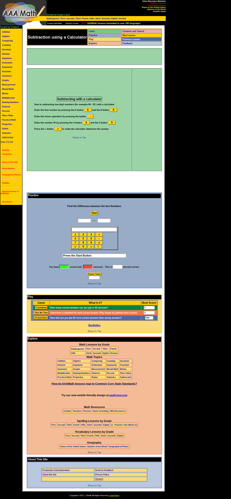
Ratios (5, 128)
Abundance (7, 202)
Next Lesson (128, 35)
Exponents (7, 67)
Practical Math (9, 120)
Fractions (6, 71)
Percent (6, 111)
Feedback (127, 43)
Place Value (7, 115)
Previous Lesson (131, 39)
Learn (92, 31)
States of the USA (10, 162)
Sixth (98, 18)
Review (122, 18)
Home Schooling (100, 411)
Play (91, 39)
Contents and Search (133, 31)
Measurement (8, 85)
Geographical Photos (11, 175)
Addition (6, 32)
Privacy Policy (102, 474)
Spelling (5, 150)
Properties (7, 124)
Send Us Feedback (104, 470)
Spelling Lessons (158, 3)
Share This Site (7, 142)
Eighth (114, 18)
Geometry (7, 76)
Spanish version (72, 23)
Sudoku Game (159, 11)
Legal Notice (114, 495)
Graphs (5, 80)
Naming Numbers (10, 102)
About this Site (49, 474)
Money (5, 93)
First (63, 18)
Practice (93, 35)
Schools (67, 411)
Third (78, 18)
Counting (6, 45)
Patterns (6, 107)
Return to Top (79, 137)
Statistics (6, 133)
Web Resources (117, 411)
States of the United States (154, 7)
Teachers (77, 411)
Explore (93, 43)
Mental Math (8, 89)
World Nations (8, 168)
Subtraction (7, 137)
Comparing (7, 41)
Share (98, 479)
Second (70, 18)
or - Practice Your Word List (124, 425)
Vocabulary (7, 154)
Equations (7, 58)
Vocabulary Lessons (157, 5)
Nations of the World (156, 9)
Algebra (6, 36)
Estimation (7, 63)
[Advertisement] (89, 56)
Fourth (85, 18)
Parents (87, 411)
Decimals (6, 49)
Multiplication (8, 98)
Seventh (105, 18)
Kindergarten (53, 18)
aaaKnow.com (118, 395)
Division (6, 54)
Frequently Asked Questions (56, 470)
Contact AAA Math (54, 23)
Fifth (91, 18)
